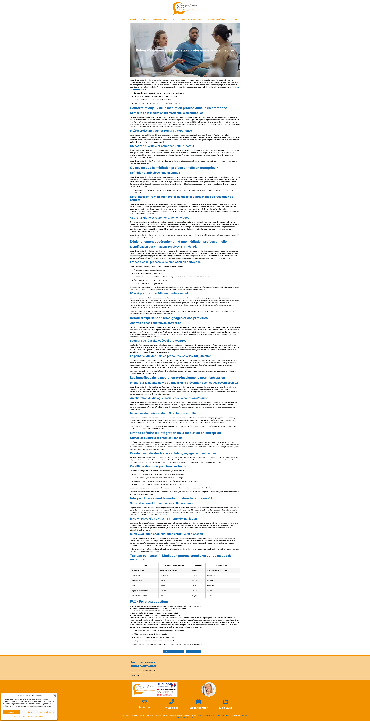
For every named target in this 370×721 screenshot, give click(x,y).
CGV (213, 715)
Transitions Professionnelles (191, 19)
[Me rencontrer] (198, 701)
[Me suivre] (225, 701)
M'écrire (144, 707)
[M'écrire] (144, 702)
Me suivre (225, 707)
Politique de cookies (20, 716)
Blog (235, 19)
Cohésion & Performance (217, 19)
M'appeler (171, 707)
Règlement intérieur (223, 715)
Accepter (11, 712)
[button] (54, 696)
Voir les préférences (47, 712)
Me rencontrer (198, 707)
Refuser (29, 712)
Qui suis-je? (144, 19)
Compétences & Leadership (163, 19)
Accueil (133, 19)
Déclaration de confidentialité (35, 716)
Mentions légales (203, 715)
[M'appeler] (171, 701)
